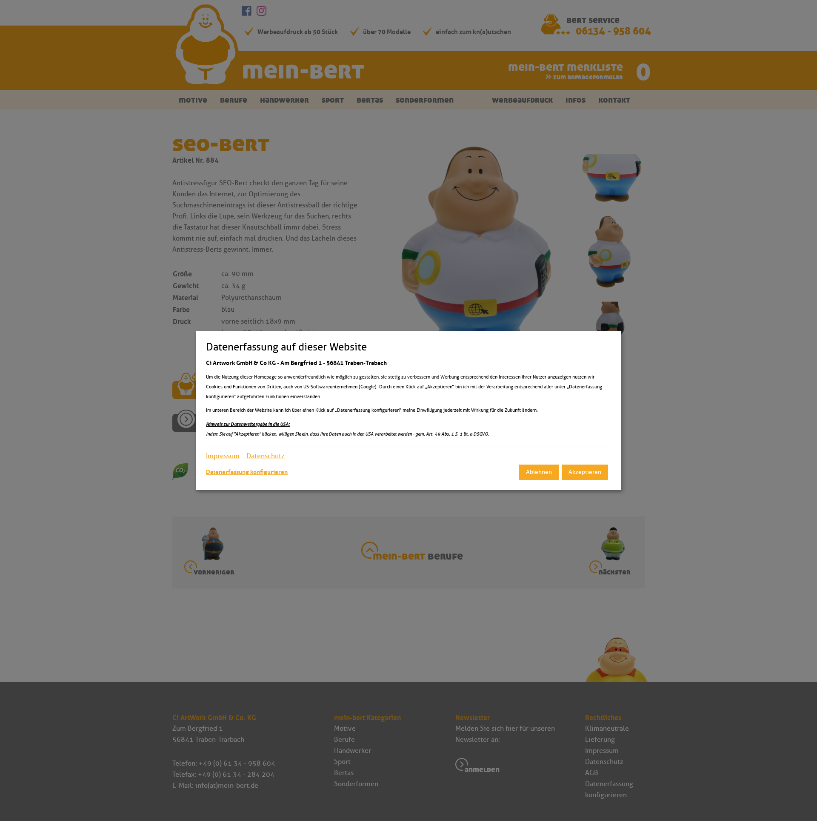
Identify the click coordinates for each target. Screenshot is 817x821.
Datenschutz (265, 456)
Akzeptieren (584, 472)
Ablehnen (539, 472)
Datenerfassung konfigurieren (247, 472)
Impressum (223, 456)
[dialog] (408, 410)
